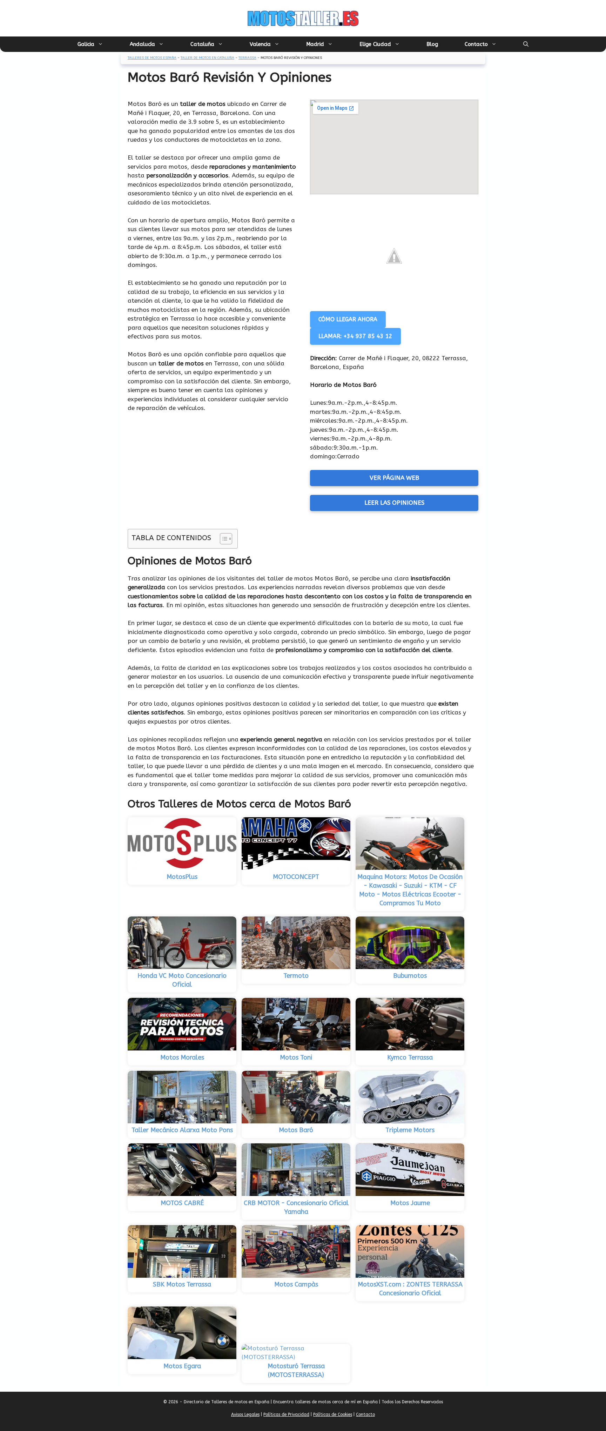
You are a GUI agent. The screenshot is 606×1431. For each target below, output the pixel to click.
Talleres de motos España (152, 58)
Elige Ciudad (375, 44)
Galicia (86, 44)
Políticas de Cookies (332, 1414)
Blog (432, 44)
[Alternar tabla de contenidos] (222, 539)
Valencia (260, 44)
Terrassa (247, 58)
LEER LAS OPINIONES (394, 502)
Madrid (315, 44)
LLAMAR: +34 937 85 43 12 (355, 336)
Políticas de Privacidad (286, 1414)
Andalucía (142, 44)
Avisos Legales (245, 1414)
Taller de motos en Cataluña (207, 58)
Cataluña (202, 44)
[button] (526, 44)
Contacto (476, 44)
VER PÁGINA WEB (394, 477)
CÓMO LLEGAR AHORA (347, 319)
